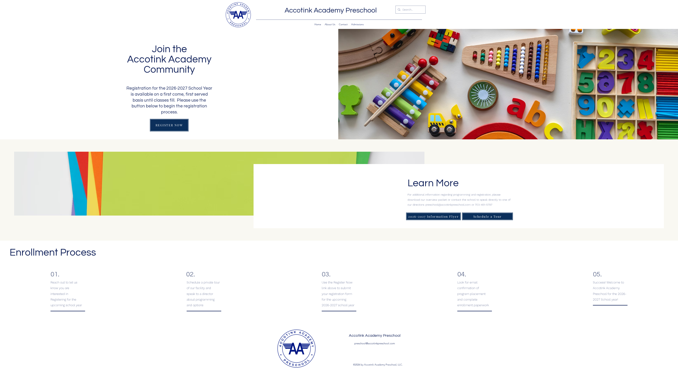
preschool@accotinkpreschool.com (448, 204)
